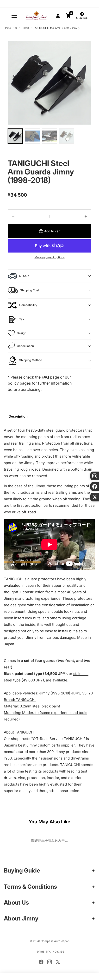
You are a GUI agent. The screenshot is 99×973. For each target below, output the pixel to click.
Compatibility (28, 305)
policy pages (19, 383)
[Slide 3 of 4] (49, 136)
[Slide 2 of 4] (32, 136)
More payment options (50, 257)
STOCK (24, 276)
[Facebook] (41, 962)
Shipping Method (30, 360)
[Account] (58, 15)
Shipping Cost (29, 290)
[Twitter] (58, 962)
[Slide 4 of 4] (66, 136)
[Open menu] (14, 16)
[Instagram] (49, 962)
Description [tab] (18, 416)
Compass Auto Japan (55, 941)
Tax (21, 319)
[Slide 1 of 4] (15, 136)
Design (21, 333)
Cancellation (25, 346)
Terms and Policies (49, 951)
